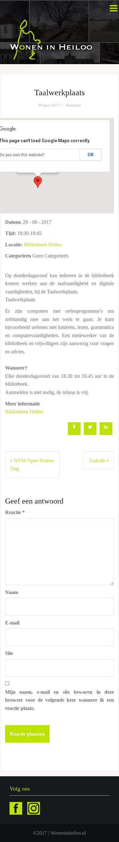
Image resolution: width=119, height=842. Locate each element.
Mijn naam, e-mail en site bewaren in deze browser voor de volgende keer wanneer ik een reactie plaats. (59, 700)
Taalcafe (97, 460)
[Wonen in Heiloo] (52, 39)
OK (91, 154)
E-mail (12, 622)
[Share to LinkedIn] (106, 433)
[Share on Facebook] (74, 433)
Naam (11, 592)
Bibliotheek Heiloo (43, 244)
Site (9, 653)
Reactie (15, 512)
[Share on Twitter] (90, 433)
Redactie (73, 105)
